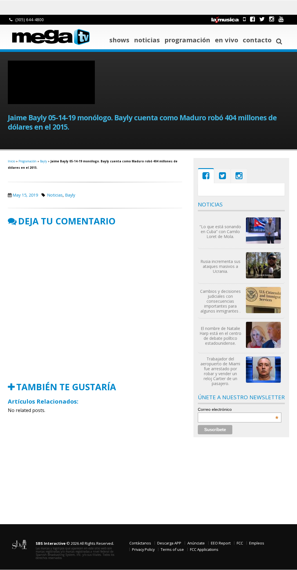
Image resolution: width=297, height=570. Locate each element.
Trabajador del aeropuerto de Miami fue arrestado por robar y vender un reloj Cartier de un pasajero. (220, 371)
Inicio (11, 161)
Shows (119, 39)
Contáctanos (140, 543)
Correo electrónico (238, 409)
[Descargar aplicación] (244, 19)
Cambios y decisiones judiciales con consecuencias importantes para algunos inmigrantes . (220, 301)
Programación (187, 39)
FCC (240, 543)
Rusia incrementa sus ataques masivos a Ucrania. (220, 266)
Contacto (257, 39)
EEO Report (221, 543)
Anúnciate (196, 543)
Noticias (147, 39)
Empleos (256, 543)
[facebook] (252, 19)
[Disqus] (95, 304)
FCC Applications (204, 549)
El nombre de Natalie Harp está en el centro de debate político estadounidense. (220, 336)
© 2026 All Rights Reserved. (75, 543)
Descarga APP (169, 543)
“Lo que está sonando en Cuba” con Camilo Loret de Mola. (220, 231)
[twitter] (262, 19)
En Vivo (226, 39)
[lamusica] (225, 19)
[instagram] (271, 19)
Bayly (43, 161)
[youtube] (280, 19)
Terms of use (172, 549)
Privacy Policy (143, 549)
